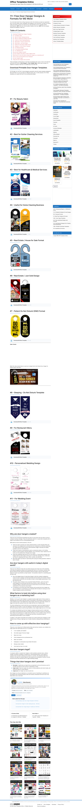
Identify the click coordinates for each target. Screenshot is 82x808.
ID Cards (18, 8)
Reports (23, 8)
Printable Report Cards (58, 31)
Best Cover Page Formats (58, 29)
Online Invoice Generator (58, 21)
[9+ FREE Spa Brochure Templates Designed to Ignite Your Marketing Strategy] (16, 787)
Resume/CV (32, 8)
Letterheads (55, 130)
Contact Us (39, 804)
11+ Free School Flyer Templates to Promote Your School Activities (16, 759)
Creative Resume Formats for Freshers (61, 25)
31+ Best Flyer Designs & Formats (60, 216)
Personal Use (56, 136)
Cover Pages (38, 8)
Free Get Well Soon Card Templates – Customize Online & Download (61, 65)
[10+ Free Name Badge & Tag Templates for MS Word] (44, 787)
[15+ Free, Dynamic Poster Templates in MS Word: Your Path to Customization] (16, 768)
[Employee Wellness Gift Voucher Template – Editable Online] (67, 168)
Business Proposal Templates (59, 33)
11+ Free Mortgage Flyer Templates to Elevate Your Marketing (44, 759)
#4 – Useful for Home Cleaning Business (21, 40)
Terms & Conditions (41, 806)
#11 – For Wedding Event (18, 50)
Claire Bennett (27, 682)
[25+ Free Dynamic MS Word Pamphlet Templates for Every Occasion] (30, 768)
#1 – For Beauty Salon (17, 35)
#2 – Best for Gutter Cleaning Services (21, 37)
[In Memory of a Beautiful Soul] (57, 171)
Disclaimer (54, 804)
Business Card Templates (58, 39)
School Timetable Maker (58, 41)
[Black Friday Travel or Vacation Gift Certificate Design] (57, 154)
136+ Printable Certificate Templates (61, 226)
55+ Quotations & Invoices (59, 228)
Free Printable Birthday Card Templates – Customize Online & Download (62, 68)
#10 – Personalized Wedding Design (20, 49)
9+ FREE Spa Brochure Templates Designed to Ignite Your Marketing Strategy (16, 796)
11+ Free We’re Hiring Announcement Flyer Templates (44, 740)
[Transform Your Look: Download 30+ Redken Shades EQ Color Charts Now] (30, 787)
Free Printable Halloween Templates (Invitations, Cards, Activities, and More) (61, 91)
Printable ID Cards (57, 23)
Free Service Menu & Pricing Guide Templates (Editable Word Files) (60, 81)
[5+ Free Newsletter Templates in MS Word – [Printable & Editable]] (16, 731)
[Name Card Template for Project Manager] (67, 154)
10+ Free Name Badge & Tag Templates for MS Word (43, 796)
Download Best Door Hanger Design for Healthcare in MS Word (27, 706)
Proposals (12, 8)
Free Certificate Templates (59, 37)
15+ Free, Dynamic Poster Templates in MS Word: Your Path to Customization (16, 777)
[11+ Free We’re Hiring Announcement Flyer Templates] (44, 731)
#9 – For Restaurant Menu (18, 47)
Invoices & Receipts (57, 128)
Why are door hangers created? (19, 52)
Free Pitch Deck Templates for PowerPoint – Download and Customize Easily (61, 102)
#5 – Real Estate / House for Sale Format (21, 41)
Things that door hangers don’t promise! (21, 59)
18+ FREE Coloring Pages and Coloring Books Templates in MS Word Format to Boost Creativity (43, 777)
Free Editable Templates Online (59, 19)
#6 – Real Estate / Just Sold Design (20, 43)
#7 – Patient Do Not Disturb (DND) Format (22, 44)
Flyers (27, 8)
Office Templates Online (22, 2)
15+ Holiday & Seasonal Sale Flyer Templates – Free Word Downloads (60, 85)
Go (70, 4)
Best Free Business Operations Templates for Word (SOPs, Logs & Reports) (62, 78)
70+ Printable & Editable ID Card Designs (62, 212)
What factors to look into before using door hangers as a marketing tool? (28, 55)
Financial (55, 122)
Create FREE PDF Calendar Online (60, 235)
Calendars (55, 110)
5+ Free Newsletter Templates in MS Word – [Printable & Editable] (16, 740)
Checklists (55, 114)
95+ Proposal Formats (58, 214)
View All (55, 186)
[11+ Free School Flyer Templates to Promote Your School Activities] (16, 750)
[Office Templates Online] (22, 804)
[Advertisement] (30, 84)
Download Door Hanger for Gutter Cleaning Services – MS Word (27, 703)
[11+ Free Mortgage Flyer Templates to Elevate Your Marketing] (44, 750)
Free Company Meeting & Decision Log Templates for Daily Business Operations (61, 71)
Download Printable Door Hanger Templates (22, 34)
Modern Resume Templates (59, 27)
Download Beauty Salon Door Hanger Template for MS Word (27, 700)
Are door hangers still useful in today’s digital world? (24, 53)
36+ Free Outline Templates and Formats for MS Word (29, 759)
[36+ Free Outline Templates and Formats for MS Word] (30, 750)
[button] (54, 161)
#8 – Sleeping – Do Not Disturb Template (21, 46)
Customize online (58, 8)
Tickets (54, 144)
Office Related (56, 134)
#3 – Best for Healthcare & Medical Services (22, 38)
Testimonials (19, 695)
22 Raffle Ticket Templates (59, 35)
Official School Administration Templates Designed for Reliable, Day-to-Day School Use (62, 74)
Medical (55, 132)
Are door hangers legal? (18, 58)
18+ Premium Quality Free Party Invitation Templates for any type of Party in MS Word (30, 740)
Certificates (45, 8)
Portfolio (13, 695)
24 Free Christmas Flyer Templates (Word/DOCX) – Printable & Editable (61, 94)
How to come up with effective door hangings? (23, 56)
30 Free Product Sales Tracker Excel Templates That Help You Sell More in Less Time (61, 97)
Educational (51, 8)
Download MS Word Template (20, 128)
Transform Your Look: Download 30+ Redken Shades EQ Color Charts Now (29, 796)
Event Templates (56, 120)
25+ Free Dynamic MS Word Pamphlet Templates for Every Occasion (29, 777)
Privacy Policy (61, 804)
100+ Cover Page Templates (59, 218)
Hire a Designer (47, 804)
